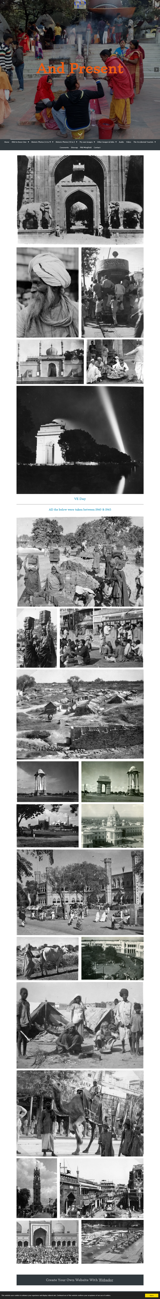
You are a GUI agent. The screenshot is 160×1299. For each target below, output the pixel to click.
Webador (106, 1280)
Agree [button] (152, 1295)
